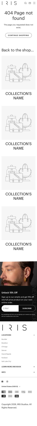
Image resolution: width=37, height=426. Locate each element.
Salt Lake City (6, 361)
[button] (30, 3)
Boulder (4, 339)
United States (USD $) (10, 386)
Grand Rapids (6, 354)
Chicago (5, 347)
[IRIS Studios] (10, 3)
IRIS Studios (22, 404)
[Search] (25, 3)
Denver (4, 350)
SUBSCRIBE (27, 308)
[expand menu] (34, 3)
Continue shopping (18, 35)
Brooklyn (5, 343)
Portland (4, 358)
